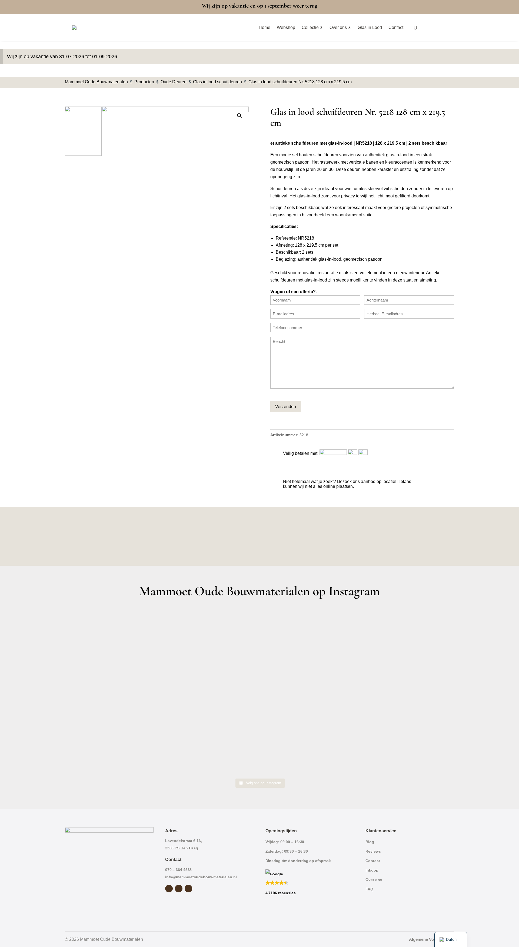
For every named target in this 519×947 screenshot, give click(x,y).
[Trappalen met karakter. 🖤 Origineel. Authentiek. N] (406, 747)
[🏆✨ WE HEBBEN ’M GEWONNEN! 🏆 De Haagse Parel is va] (308, 635)
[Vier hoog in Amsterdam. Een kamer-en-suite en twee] (210, 635)
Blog (369, 842)
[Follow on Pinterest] (188, 888)
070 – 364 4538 (178, 869)
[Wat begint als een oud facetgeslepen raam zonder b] (406, 691)
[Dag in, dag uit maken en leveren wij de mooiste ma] (112, 635)
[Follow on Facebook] (169, 888)
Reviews (373, 851)
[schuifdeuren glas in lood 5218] (175, 205)
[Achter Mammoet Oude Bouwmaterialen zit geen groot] (112, 747)
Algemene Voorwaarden (431, 939)
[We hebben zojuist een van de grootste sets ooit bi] (308, 691)
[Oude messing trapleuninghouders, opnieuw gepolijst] (308, 747)
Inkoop (371, 870)
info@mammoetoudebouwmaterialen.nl (201, 877)
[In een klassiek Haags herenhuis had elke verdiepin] (210, 747)
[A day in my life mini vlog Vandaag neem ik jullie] (112, 691)
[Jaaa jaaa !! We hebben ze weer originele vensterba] (210, 691)
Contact (372, 861)
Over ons (373, 880)
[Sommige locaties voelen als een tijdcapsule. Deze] (406, 635)
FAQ (369, 889)
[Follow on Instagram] (178, 888)
